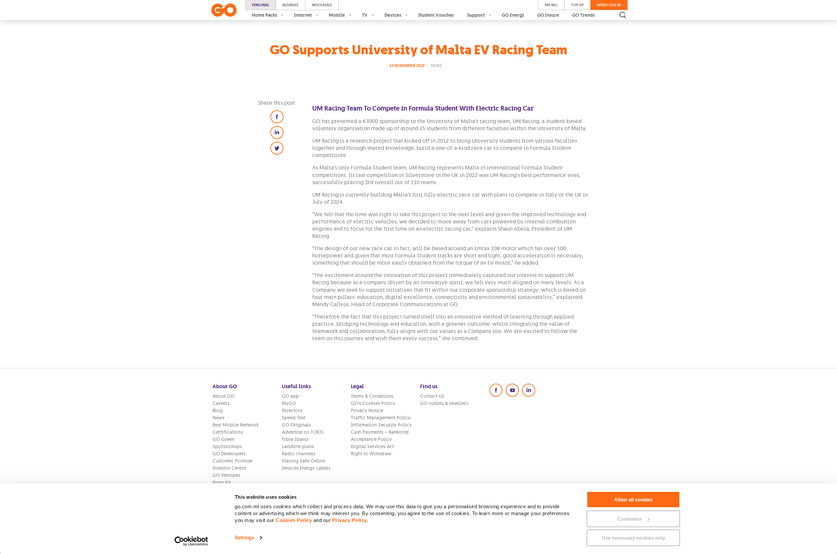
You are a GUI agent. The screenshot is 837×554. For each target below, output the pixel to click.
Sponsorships (227, 446)
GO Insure (548, 15)
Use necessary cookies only (633, 538)
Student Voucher (436, 15)
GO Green (223, 439)
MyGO (289, 403)
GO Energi (513, 15)
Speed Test (293, 418)
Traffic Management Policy (381, 418)
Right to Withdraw (371, 454)
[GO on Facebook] (496, 390)
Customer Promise (232, 461)
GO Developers (229, 454)
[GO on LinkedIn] (528, 390)
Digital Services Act (372, 446)
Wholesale (322, 5)
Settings (244, 537)
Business (290, 5)
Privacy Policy (349, 520)
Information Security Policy (381, 425)
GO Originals (296, 425)
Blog (218, 410)
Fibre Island (295, 439)
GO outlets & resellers (444, 403)
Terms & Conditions (372, 396)
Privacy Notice (367, 410)
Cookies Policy (294, 520)
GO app (290, 396)
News (218, 418)
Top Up (577, 5)
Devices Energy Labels (306, 468)
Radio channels (298, 454)
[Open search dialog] (623, 15)
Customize (629, 519)
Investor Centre (229, 468)
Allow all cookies (633, 499)
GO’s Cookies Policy (373, 403)
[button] (276, 116)
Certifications (228, 432)
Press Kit (222, 482)
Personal (260, 5)
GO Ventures (226, 475)
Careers (221, 403)
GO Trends (583, 15)
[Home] (224, 10)
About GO (223, 396)
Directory (292, 410)
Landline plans (298, 446)
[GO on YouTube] (512, 390)
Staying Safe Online (303, 461)
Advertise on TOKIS (303, 432)
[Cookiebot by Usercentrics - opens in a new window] (191, 541)
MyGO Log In (609, 5)
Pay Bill (551, 5)
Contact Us (432, 396)
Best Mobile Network (236, 425)
